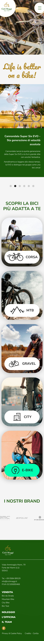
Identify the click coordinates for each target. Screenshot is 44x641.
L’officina (9, 617)
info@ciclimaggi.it (9, 581)
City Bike (5, 602)
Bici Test (5, 606)
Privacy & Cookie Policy (12, 633)
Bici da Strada (8, 595)
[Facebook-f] (4, 628)
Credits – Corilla (31, 633)
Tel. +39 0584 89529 (11, 578)
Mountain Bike (8, 599)
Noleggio (8, 612)
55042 (5, 570)
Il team (7, 622)
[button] (11, 186)
